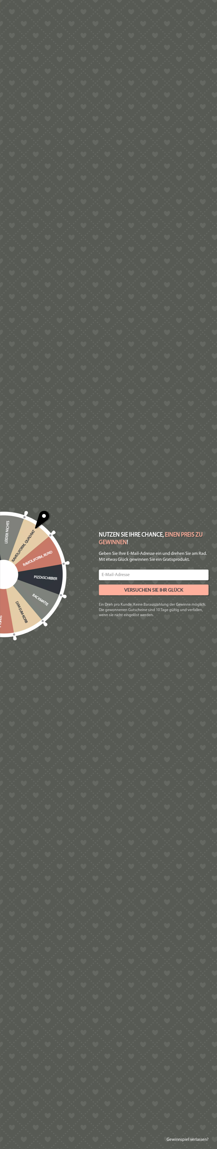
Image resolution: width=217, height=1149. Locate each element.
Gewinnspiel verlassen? (188, 1140)
